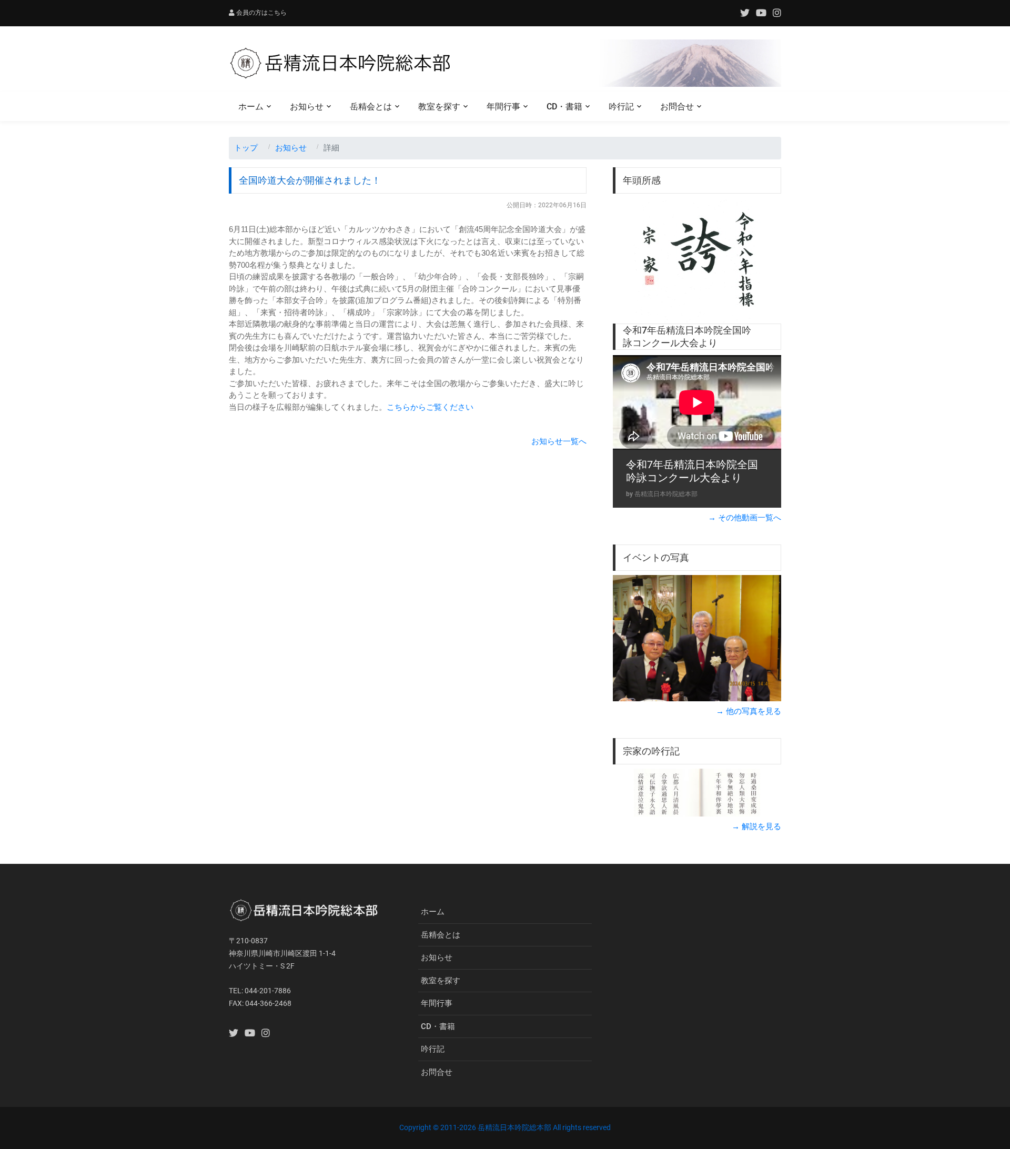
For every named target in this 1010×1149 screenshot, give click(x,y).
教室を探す (439, 107)
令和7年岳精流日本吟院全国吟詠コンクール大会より (692, 471)
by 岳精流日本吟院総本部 (662, 494)
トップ (246, 147)
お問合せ (677, 107)
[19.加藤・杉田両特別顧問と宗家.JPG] (697, 638)
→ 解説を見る (756, 826)
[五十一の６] (697, 793)
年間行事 (503, 107)
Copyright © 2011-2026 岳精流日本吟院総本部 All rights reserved (505, 1127)
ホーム (251, 107)
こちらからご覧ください (430, 406)
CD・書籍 (564, 107)
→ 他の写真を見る (748, 711)
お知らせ (307, 107)
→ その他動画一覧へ (744, 517)
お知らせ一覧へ (559, 441)
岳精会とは (371, 107)
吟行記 (621, 107)
